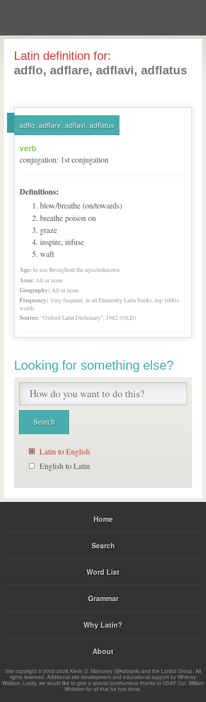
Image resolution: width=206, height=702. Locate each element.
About (103, 651)
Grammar (103, 598)
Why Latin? (103, 625)
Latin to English (65, 451)
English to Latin (65, 466)
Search (103, 545)
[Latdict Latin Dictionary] (173, 16)
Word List (103, 572)
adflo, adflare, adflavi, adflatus (67, 125)
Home (103, 519)
